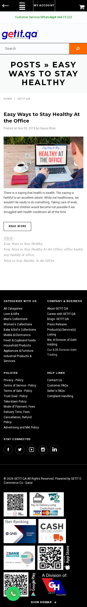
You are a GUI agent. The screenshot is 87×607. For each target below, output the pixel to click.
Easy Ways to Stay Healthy (23, 244)
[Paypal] (15, 504)
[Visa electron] (19, 557)
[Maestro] (54, 557)
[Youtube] (31, 449)
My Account (44, 5)
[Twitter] (19, 449)
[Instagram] (43, 449)
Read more (17, 226)
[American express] (52, 531)
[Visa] (46, 504)
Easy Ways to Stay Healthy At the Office (33, 249)
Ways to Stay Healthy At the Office (29, 260)
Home (8, 98)
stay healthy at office (19, 255)
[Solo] (20, 584)
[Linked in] (54, 449)
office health (73, 249)
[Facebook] (8, 449)
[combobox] (34, 48)
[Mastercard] (20, 531)
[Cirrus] (54, 584)
